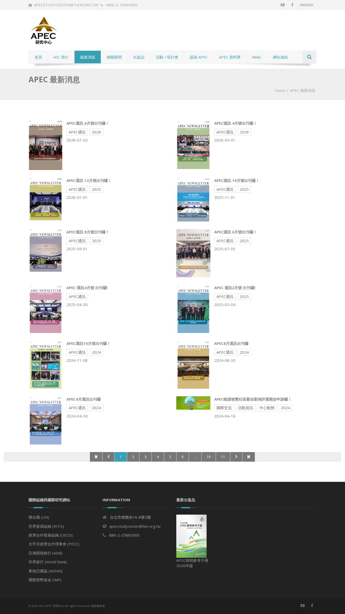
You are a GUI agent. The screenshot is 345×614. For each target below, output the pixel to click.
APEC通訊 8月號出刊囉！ (87, 231)
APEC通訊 (77, 131)
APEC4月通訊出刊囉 (83, 399)
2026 (96, 131)
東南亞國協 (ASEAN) (46, 570)
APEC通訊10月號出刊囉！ (88, 343)
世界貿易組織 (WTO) (46, 526)
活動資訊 (245, 407)
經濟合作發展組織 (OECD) (51, 535)
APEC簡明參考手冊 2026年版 (192, 563)
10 (209, 456)
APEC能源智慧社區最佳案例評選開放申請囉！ (253, 399)
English (306, 5)
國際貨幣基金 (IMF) (45, 579)
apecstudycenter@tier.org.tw (66, 4)
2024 (96, 352)
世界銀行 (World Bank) (48, 561)
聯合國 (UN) (39, 517)
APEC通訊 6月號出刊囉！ (87, 123)
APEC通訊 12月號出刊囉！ (89, 180)
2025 (96, 189)
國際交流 (224, 407)
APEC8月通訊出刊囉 (231, 343)
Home (280, 90)
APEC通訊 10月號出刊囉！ (236, 180)
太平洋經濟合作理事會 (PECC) (54, 543)
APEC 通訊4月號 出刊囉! (87, 287)
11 (223, 456)
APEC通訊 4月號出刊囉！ (235, 123)
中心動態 (267, 407)
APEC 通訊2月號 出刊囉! (234, 287)
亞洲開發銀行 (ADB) (45, 552)
